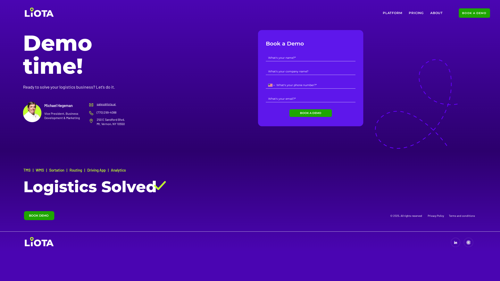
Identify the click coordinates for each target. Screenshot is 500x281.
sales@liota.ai (106, 104)
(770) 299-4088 (106, 112)
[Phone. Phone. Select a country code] (272, 85)
